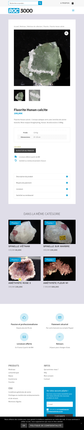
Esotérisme (12, 379)
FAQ (45, 372)
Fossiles (11, 382)
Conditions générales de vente (19, 392)
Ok (24, 425)
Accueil (16, 26)
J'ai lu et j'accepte (58, 410)
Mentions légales (14, 401)
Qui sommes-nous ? (51, 369)
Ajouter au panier (25, 150)
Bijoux (10, 376)
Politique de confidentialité (45, 425)
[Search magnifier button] (40, 3)
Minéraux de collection (34, 26)
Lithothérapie (13, 372)
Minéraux (23, 26)
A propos (64, 3)
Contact (47, 379)
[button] (66, 33)
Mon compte (48, 376)
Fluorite (46, 26)
